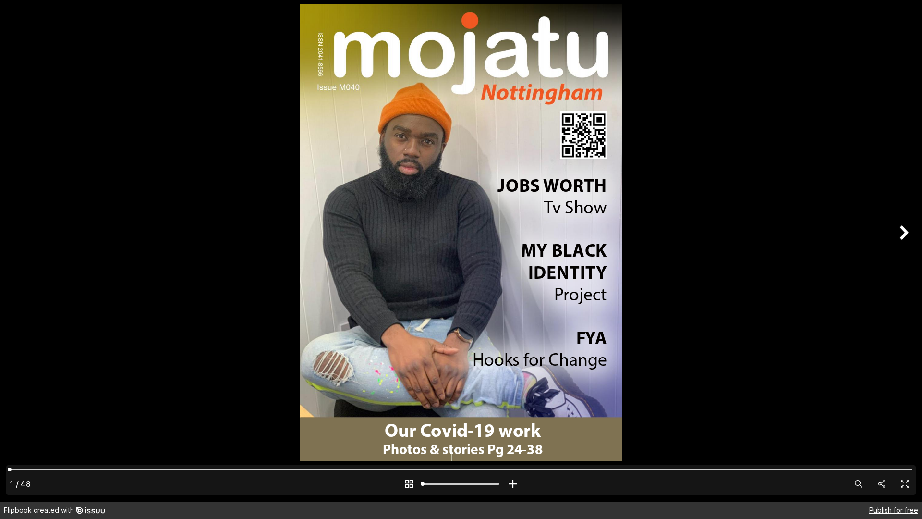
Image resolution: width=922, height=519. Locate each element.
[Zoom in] (512, 484)
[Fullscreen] (904, 484)
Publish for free (893, 510)
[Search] (858, 484)
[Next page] (903, 250)
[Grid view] (409, 484)
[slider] (461, 484)
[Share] (881, 484)
